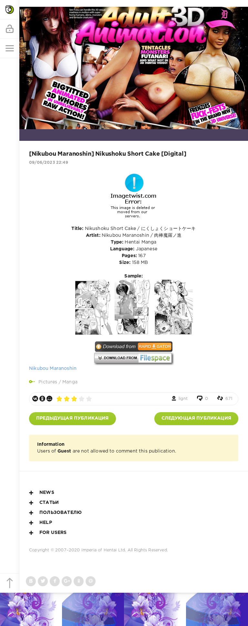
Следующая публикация (196, 418)
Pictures (47, 382)
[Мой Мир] (49, 399)
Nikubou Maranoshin (53, 368)
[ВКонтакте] (35, 399)
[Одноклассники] (42, 399)
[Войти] (9, 29)
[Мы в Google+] (67, 581)
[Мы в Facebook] (55, 581)
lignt (183, 399)
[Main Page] (9, 9)
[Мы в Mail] (91, 581)
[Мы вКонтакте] (31, 581)
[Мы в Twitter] (43, 581)
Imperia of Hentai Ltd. (104, 550)
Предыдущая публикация (72, 418)
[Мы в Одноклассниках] (79, 581)
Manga (70, 382)
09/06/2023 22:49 (48, 162)
